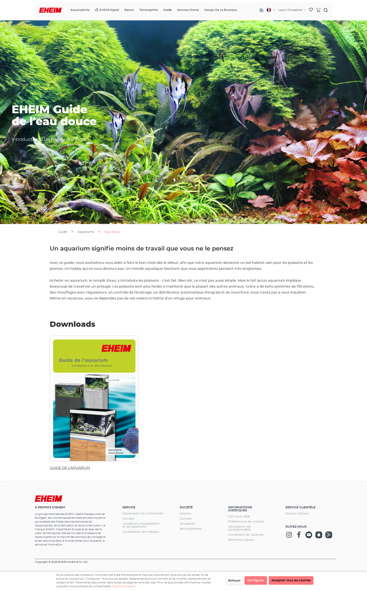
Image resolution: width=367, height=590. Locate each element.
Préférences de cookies (246, 521)
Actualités (187, 523)
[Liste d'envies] (311, 10)
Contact (128, 518)
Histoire (186, 513)
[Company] (261, 10)
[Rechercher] (326, 10)
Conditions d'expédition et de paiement (141, 525)
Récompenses (191, 528)
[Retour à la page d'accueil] (50, 10)
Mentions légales (241, 539)
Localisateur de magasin (141, 531)
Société (186, 507)
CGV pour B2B (239, 516)
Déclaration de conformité (142, 513)
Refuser (234, 580)
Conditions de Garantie (246, 534)
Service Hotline (297, 513)
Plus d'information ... (125, 586)
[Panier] (318, 10)
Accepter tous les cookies (291, 580)
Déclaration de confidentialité (239, 528)
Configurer (255, 580)
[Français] (271, 10)
